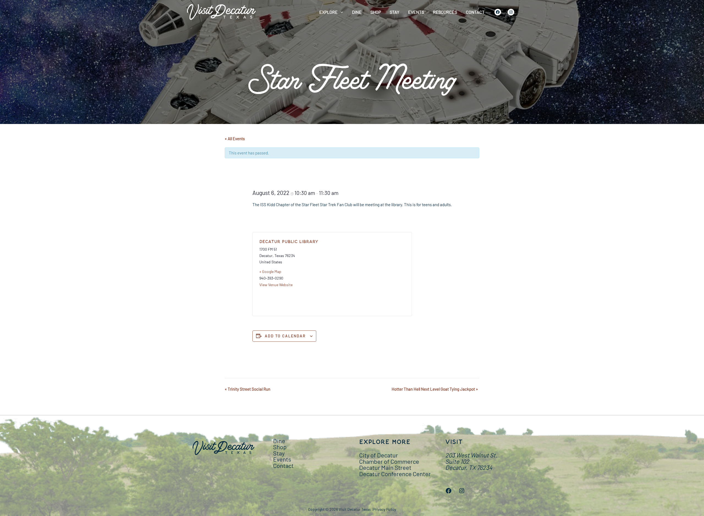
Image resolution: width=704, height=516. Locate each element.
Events (416, 12)
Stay (394, 12)
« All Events (235, 138)
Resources (445, 12)
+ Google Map (270, 271)
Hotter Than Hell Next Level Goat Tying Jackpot (435, 389)
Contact (475, 12)
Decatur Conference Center (395, 473)
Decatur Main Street (385, 467)
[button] (340, 12)
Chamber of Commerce (389, 461)
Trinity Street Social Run (247, 389)
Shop (375, 12)
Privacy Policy (384, 509)
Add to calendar (285, 335)
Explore (328, 12)
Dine (357, 12)
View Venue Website (276, 284)
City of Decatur (378, 455)
